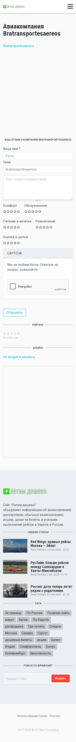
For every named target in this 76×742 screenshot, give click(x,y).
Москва (11, 633)
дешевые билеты (18, 640)
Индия (10, 647)
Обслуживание (35, 206)
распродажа (14, 626)
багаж (23, 620)
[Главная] (14, 6)
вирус (9, 620)
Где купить (36, 626)
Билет (55, 640)
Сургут (43, 633)
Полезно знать (58, 613)
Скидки (55, 626)
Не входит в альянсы (19, 357)
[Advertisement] (38, 93)
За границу (13, 613)
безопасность (40, 653)
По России (34, 613)
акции (41, 640)
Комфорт (10, 206)
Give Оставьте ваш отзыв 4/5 (15, 211)
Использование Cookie (32, 716)
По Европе (41, 620)
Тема (7, 162)
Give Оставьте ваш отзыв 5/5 (18, 211)
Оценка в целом (15, 237)
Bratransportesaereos (18, 46)
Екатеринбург (15, 653)
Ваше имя (11, 149)
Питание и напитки (17, 221)
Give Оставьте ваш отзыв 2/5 (8, 211)
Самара (27, 633)
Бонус (50, 647)
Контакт (55, 716)
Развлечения (45, 221)
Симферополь (30, 647)
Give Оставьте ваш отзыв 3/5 (11, 211)
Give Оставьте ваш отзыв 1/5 (4, 211)
